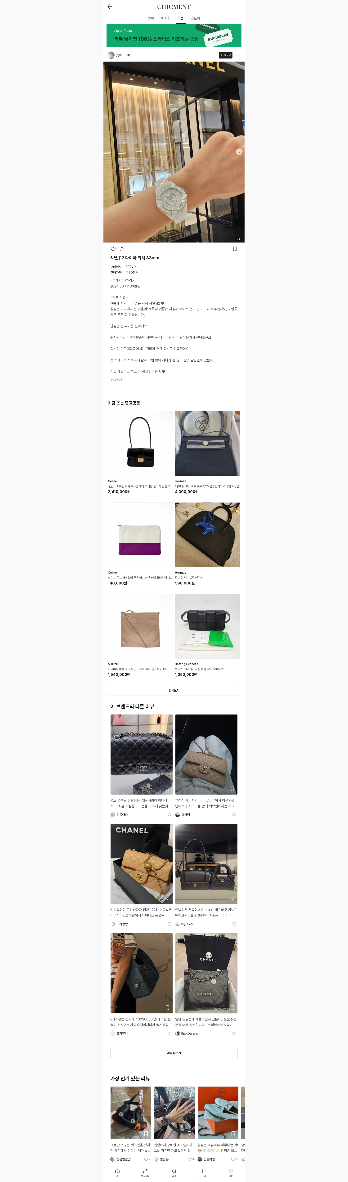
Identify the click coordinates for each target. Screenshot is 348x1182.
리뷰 (181, 18)
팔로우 (227, 55)
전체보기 (174, 690)
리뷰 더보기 (174, 1053)
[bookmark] (235, 249)
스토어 (195, 18)
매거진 (165, 18)
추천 (151, 18)
